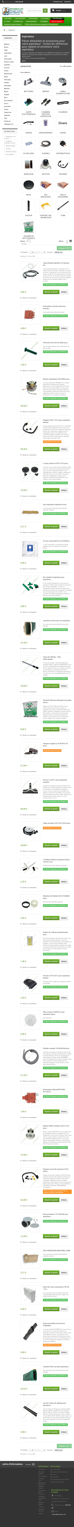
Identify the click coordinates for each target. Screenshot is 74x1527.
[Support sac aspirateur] (46, 206)
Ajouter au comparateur (29, 298)
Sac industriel (8, 100)
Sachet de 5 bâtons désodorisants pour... (55, 933)
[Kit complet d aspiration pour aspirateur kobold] (30, 585)
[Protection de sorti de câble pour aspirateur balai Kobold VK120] (30, 351)
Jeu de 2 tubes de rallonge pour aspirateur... (54, 1404)
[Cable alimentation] (63, 82)
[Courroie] (63, 102)
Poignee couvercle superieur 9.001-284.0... (56, 1170)
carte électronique (8, 57)
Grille (67, 242)
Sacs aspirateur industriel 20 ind (54, 504)
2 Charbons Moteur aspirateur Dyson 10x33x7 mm (56, 861)
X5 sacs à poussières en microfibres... (56, 541)
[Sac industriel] (46, 185)
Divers (6, 76)
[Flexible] (46, 144)
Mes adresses (54, 1477)
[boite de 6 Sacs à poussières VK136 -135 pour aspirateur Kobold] (30, 1295)
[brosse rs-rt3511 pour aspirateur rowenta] (30, 788)
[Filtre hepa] (29, 144)
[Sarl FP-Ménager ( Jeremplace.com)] (13, 11)
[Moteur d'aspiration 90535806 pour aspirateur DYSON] (30, 387)
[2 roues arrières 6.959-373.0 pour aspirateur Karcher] (30, 471)
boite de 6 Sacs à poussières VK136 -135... (56, 1288)
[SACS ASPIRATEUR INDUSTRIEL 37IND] (30, 1259)
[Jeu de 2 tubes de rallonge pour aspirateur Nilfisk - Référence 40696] (30, 1411)
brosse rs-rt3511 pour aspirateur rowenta (55, 781)
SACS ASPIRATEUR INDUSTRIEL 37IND (56, 1250)
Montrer (22, 241)
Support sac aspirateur (7, 114)
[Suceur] (29, 206)
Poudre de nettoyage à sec (8, 122)
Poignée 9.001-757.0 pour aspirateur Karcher (56, 421)
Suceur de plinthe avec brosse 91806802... (54, 1324)
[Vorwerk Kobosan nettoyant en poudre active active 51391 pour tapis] (30, 708)
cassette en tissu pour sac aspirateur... (57, 620)
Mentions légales (10, 146)
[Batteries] (29, 82)
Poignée (6, 94)
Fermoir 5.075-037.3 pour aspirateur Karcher (56, 977)
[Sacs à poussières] (63, 185)
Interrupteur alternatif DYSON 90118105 (54, 1091)
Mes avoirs (53, 1474)
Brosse (6, 47)
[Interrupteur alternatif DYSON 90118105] (30, 1098)
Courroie (6, 67)
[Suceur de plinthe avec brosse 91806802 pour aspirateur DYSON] (30, 1331)
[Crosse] (29, 123)
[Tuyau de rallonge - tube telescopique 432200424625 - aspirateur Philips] (30, 665)
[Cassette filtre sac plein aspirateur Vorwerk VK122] (30, 1375)
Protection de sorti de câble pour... (55, 342)
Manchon (7, 88)
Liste (70, 242)
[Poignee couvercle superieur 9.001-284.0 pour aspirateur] (30, 1177)
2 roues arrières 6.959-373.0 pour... (56, 463)
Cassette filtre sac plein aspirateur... (56, 1366)
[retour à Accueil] (4, 30)
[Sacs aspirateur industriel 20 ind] (30, 513)
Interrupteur (7, 85)
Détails (24, 61)
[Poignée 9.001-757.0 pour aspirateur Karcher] (30, 428)
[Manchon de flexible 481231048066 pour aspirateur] (30, 904)
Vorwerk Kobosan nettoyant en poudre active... (57, 701)
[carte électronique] (29, 102)
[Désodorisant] (46, 123)
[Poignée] (63, 164)
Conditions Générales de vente (42, 1498)
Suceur (6, 109)
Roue (5, 97)
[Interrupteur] (63, 144)
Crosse (6, 70)
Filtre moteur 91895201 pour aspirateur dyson (54, 1013)
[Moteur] (46, 164)
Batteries (6, 44)
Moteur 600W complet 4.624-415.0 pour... (56, 1127)
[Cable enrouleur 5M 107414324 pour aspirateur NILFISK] (30, 831)
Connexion (67, 1)
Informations (9, 131)
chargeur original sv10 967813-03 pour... (55, 745)
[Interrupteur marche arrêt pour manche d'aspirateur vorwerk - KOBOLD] (30, 314)
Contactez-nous (57, 1)
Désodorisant (8, 73)
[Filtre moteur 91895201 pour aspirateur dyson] (30, 1020)
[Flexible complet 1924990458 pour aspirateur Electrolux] (30, 1056)
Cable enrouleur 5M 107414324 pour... (57, 823)
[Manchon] (29, 164)
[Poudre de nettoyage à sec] (29, 226)
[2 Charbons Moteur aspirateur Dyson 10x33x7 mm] (30, 868)
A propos (8, 148)
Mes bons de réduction (57, 1482)
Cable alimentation (8, 51)
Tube (5, 118)
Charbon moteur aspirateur (9, 63)
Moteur (6, 91)
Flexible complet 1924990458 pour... (56, 1048)
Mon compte (55, 1466)
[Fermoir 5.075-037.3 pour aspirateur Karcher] (30, 984)
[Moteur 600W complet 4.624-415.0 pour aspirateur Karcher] (30, 1134)
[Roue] (29, 185)
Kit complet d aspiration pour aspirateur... (53, 578)
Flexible (6, 82)
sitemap (40, 1513)
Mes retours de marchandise (58, 1472)
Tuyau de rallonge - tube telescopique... (52, 658)
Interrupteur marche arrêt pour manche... (54, 307)
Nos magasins (9, 154)
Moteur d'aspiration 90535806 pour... (56, 379)
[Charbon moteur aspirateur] (46, 102)
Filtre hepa (7, 79)
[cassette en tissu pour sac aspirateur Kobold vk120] (30, 629)
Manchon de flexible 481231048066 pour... (56, 897)
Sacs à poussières (7, 105)
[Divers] (63, 123)
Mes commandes (55, 1469)
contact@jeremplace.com (58, 1514)
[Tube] (63, 206)
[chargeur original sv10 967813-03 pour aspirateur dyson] (30, 752)
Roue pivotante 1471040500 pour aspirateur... (55, 1215)
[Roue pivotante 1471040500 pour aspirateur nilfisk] (30, 1222)
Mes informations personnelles (59, 1479)
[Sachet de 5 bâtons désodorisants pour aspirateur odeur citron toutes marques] (30, 940)
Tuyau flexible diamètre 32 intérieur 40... (56, 264)
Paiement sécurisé (10, 151)
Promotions (41, 1469)
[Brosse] (46, 82)
